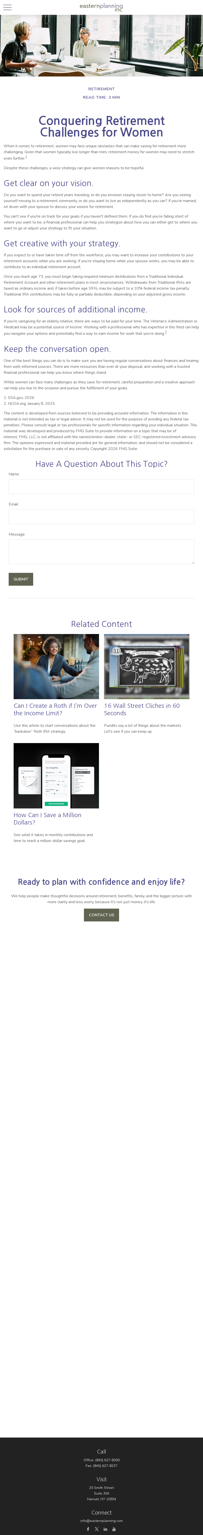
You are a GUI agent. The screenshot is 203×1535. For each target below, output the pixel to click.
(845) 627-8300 (107, 1460)
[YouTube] (114, 1529)
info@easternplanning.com (101, 1520)
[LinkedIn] (105, 1529)
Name (14, 474)
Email (13, 504)
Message (17, 534)
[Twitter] (96, 1529)
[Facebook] (88, 1529)
